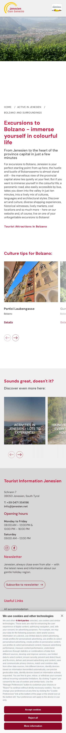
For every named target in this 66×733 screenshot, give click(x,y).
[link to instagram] (6, 548)
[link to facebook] (14, 548)
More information (33, 726)
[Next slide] (15, 337)
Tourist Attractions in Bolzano (25, 226)
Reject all (33, 718)
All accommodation (16, 609)
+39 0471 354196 (18, 502)
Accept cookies (33, 709)
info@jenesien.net (16, 506)
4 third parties (22, 620)
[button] (62, 615)
